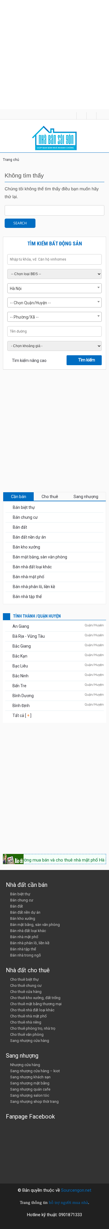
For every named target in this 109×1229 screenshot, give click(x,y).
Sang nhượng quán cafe (30, 1089)
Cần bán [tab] (18, 496)
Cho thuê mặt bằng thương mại (36, 1004)
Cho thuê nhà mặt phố (28, 1016)
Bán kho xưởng (26, 547)
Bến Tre (19, 685)
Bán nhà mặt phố (28, 576)
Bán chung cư (25, 517)
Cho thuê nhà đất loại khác (32, 1010)
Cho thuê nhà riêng (25, 1022)
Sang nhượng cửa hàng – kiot (35, 1071)
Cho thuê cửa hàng (26, 991)
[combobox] (54, 288)
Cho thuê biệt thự (24, 979)
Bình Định (21, 705)
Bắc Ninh (20, 676)
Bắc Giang (21, 646)
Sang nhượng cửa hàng (29, 1040)
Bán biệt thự (24, 507)
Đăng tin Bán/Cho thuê (81, 115)
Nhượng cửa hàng (25, 1065)
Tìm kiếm (86, 360)
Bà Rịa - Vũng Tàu (28, 636)
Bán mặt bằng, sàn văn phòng (40, 557)
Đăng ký (91, 115)
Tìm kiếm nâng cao (29, 360)
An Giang (20, 626)
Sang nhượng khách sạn (30, 1077)
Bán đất (20, 527)
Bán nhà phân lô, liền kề (34, 586)
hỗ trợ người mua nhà (68, 1202)
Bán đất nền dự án (29, 537)
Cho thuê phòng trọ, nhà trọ (32, 1028)
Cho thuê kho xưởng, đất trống (35, 998)
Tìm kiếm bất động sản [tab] (54, 243)
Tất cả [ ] (21, 715)
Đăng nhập (101, 115)
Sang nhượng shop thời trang (34, 1101)
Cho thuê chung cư (26, 985)
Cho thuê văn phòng (27, 1034)
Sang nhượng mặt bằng (29, 1083)
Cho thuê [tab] (50, 496)
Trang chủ (11, 160)
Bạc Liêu (20, 666)
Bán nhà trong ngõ (25, 955)
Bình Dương (23, 695)
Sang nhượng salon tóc (29, 1095)
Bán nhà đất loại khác (32, 567)
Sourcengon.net (76, 1190)
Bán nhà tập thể (27, 596)
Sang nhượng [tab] (86, 496)
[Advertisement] (54, 54)
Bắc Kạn (19, 656)
